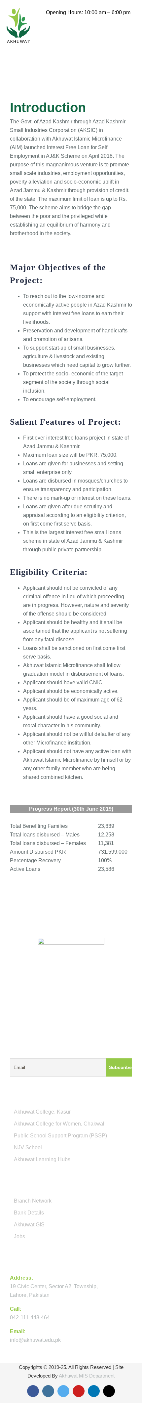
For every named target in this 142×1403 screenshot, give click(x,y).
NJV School (28, 1147)
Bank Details (29, 1212)
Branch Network (33, 1201)
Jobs (19, 1236)
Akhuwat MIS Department (87, 1376)
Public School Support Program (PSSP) (60, 1135)
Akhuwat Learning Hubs (42, 1159)
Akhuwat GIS (29, 1224)
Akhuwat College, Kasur (42, 1112)
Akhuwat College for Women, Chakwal (59, 1124)
